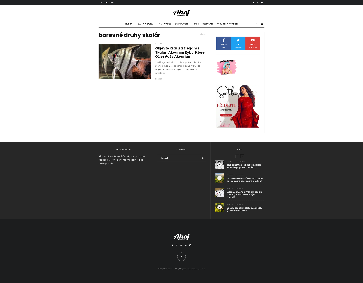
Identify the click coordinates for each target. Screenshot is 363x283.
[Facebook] (253, 2)
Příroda (230, 175)
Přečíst (158, 79)
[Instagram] (181, 245)
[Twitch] (190, 245)
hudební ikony (240, 161)
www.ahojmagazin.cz (196, 269)
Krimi (196, 24)
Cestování (207, 24)
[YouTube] (185, 245)
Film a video (165, 24)
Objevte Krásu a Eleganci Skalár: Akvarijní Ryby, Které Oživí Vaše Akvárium (180, 52)
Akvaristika (159, 43)
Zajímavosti (181, 24)
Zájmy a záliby (145, 24)
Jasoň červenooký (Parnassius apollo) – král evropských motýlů (244, 194)
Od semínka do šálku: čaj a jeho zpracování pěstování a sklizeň (245, 179)
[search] (203, 158)
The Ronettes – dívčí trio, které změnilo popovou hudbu (244, 166)
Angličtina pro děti (227, 24)
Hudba (128, 24)
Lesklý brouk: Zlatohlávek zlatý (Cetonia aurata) (244, 209)
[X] (257, 2)
